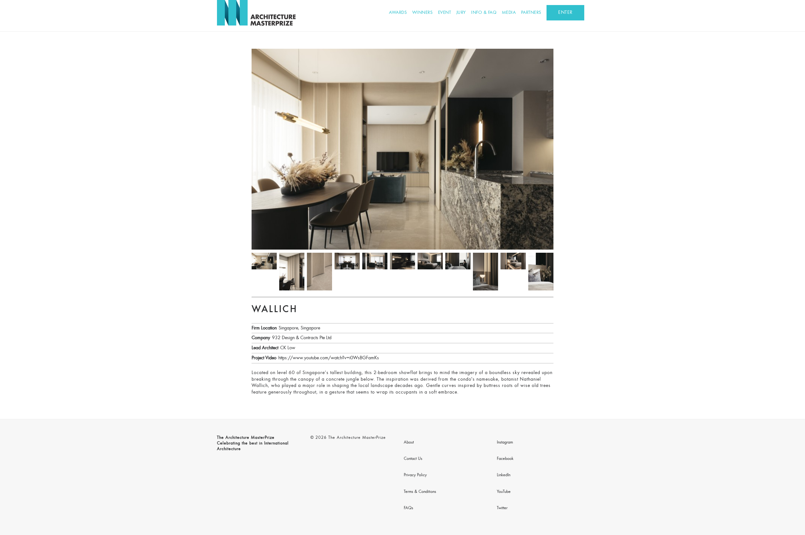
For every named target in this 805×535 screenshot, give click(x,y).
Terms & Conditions (420, 492)
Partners (531, 12)
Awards (398, 12)
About (409, 442)
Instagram (505, 442)
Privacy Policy (415, 475)
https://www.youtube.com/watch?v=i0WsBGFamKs (328, 358)
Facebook (505, 459)
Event (444, 12)
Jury (461, 12)
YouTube (504, 492)
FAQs (408, 508)
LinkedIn (503, 475)
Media (509, 12)
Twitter (502, 508)
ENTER (565, 12)
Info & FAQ (484, 12)
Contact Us (413, 459)
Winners (422, 12)
